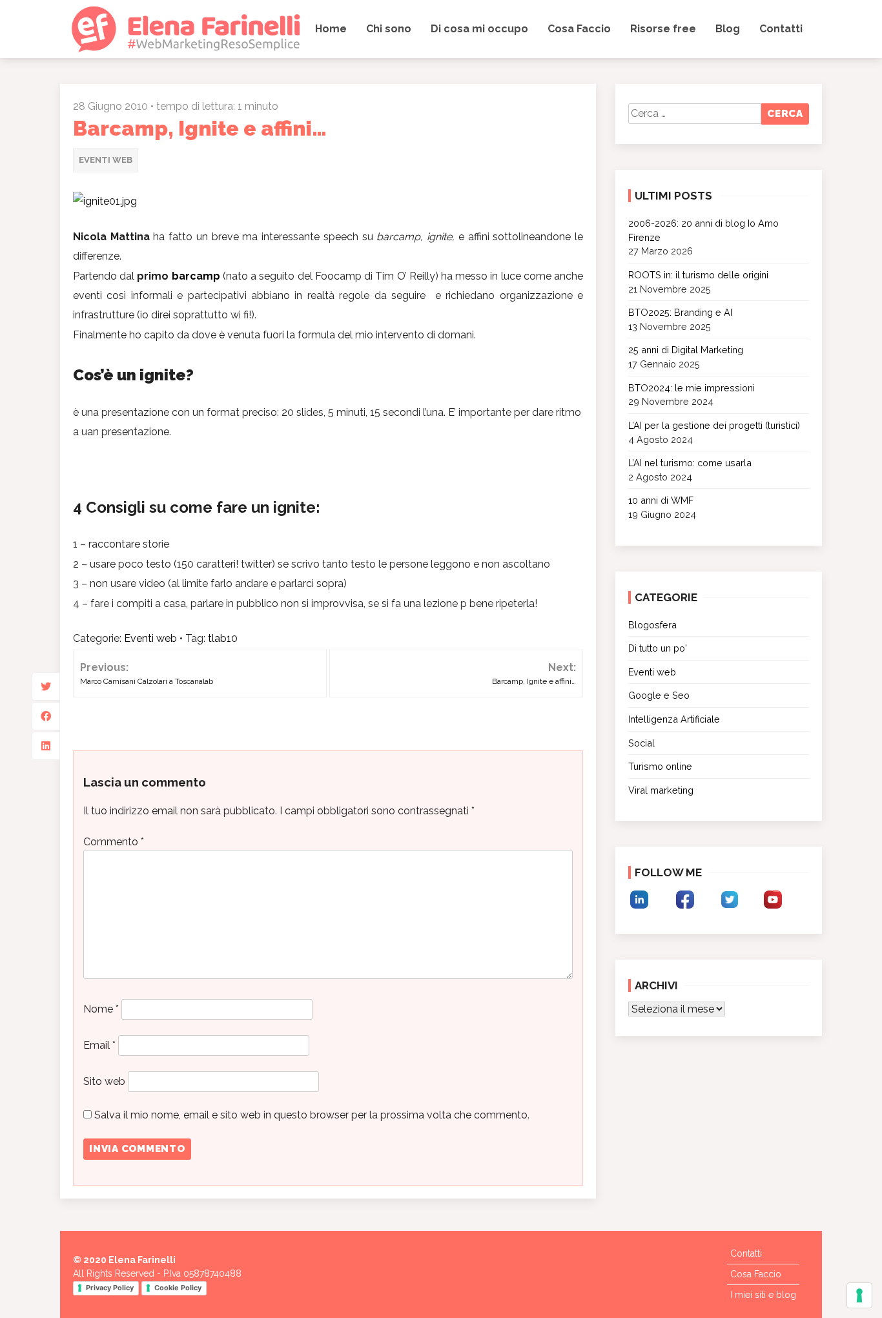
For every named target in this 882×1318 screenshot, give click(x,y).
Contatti (781, 29)
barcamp (196, 276)
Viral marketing (660, 790)
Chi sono (388, 29)
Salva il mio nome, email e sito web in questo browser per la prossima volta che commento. (311, 1115)
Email (99, 1045)
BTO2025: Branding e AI (680, 312)
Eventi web (105, 160)
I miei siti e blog (763, 1295)
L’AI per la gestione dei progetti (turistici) (714, 425)
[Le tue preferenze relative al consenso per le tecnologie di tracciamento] (859, 1295)
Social (641, 742)
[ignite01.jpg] (105, 201)
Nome (101, 1009)
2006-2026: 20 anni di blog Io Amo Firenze (703, 230)
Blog (727, 29)
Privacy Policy (110, 1287)
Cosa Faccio (579, 29)
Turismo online (660, 766)
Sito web (104, 1081)
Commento (113, 842)
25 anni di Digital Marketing (685, 349)
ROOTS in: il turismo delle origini (698, 274)
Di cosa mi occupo (479, 29)
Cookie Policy (177, 1287)
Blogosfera (652, 624)
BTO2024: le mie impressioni (691, 387)
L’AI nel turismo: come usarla (690, 462)
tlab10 (223, 638)
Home (331, 29)
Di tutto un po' (657, 648)
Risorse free (663, 29)
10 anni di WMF (660, 500)
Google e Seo (659, 695)
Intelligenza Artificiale (674, 719)
